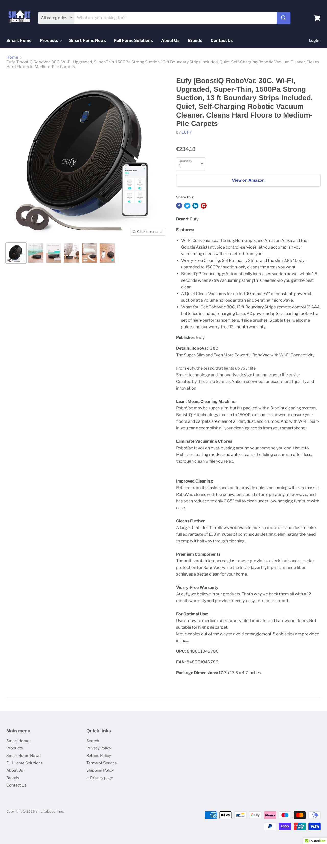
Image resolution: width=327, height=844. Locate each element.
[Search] (283, 18)
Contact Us (222, 40)
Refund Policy (98, 755)
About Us (170, 40)
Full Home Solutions (133, 40)
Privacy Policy (98, 748)
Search (92, 740)
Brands (195, 40)
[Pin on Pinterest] (204, 206)
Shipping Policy (100, 770)
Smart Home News (87, 40)
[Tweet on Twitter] (187, 206)
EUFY (186, 132)
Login (314, 40)
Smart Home (18, 40)
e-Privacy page (99, 778)
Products (49, 40)
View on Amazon (248, 180)
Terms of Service (101, 763)
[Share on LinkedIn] (195, 206)
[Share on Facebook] (179, 206)
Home (12, 57)
